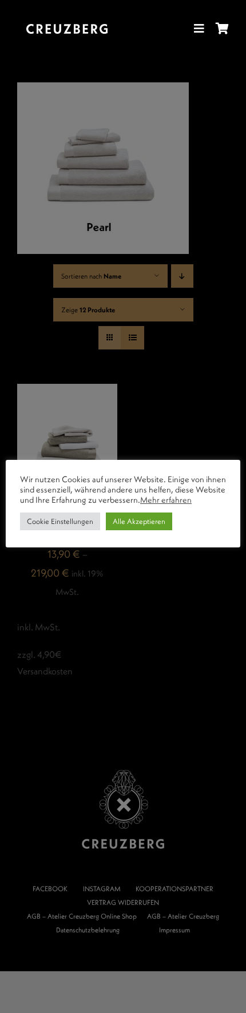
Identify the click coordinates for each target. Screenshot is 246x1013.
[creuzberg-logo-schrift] (67, 28)
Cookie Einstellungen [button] (60, 521)
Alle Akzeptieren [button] (139, 521)
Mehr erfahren (166, 500)
